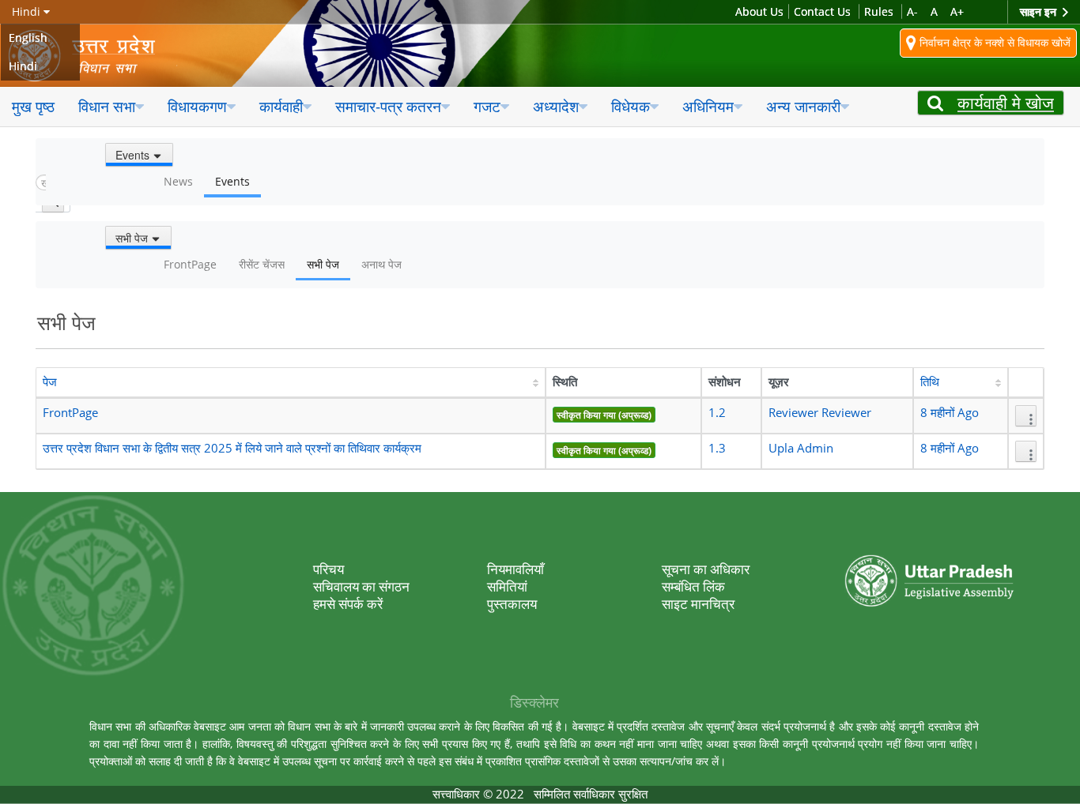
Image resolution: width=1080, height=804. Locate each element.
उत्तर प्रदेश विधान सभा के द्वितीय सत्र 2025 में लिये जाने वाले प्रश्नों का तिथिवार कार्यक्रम (232, 448)
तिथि (929, 382)
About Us (759, 11)
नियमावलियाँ (515, 569)
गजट (487, 106)
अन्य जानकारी (803, 106)
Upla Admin (800, 448)
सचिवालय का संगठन (361, 586)
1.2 (717, 412)
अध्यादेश (556, 106)
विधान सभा (106, 106)
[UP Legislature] (929, 558)
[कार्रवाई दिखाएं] (1026, 415)
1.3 (717, 448)
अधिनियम (708, 106)
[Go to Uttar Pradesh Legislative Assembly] (93, 55)
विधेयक (630, 106)
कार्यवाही (281, 106)
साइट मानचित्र (698, 604)
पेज (50, 382)
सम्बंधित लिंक (693, 586)
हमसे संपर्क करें (348, 604)
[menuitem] (33, 107)
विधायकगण (197, 106)
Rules (878, 11)
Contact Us (822, 11)
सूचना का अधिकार (706, 569)
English (28, 37)
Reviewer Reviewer (819, 412)
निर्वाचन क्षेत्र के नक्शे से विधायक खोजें (993, 42)
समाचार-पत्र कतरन (388, 106)
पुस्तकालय (512, 604)
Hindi (23, 65)
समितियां (507, 586)
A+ (957, 11)
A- (912, 11)
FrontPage (70, 412)
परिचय (328, 569)
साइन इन (1039, 11)
